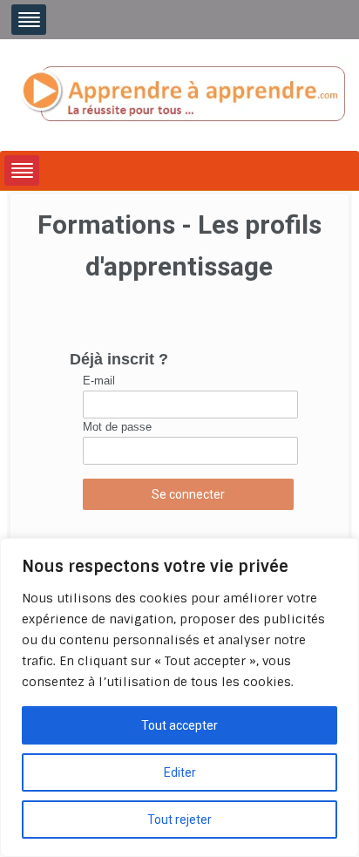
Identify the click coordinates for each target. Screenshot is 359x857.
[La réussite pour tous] (183, 94)
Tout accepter (179, 725)
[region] (179, 697)
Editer (180, 772)
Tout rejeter (179, 819)
